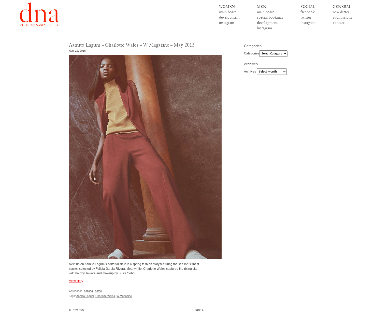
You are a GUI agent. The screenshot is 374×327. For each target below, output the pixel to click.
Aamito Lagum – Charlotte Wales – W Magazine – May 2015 (132, 45)
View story (76, 281)
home (98, 290)
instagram (226, 22)
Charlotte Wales (105, 295)
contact (338, 22)
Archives (250, 71)
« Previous (76, 310)
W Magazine (124, 295)
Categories (251, 53)
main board (228, 12)
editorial (88, 290)
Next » (199, 310)
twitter (305, 17)
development (229, 17)
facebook (307, 12)
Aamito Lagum (85, 295)
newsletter (341, 12)
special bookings (270, 17)
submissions (342, 17)
